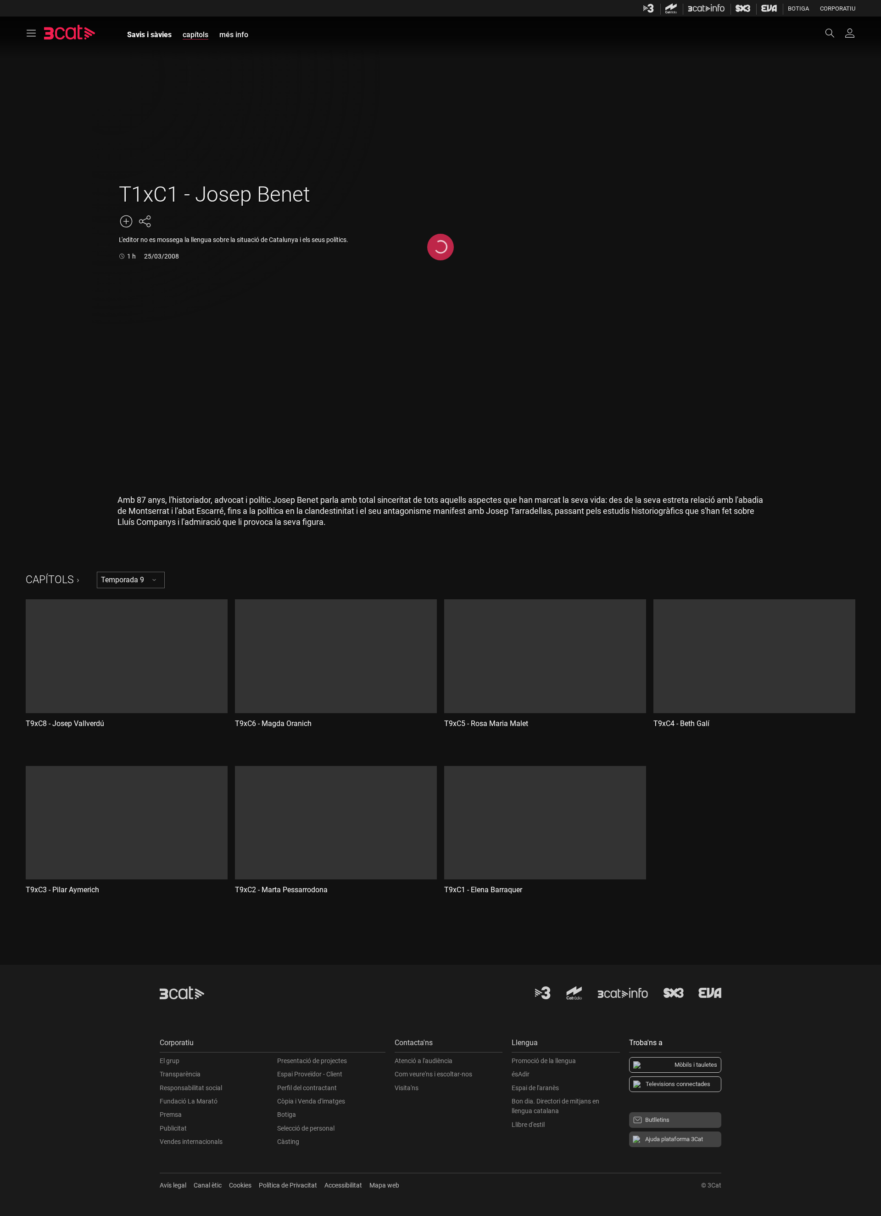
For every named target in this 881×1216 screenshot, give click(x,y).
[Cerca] (834, 33)
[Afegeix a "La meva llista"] (126, 221)
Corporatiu (837, 8)
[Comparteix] (144, 221)
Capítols (50, 580)
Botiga (798, 8)
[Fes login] (849, 33)
